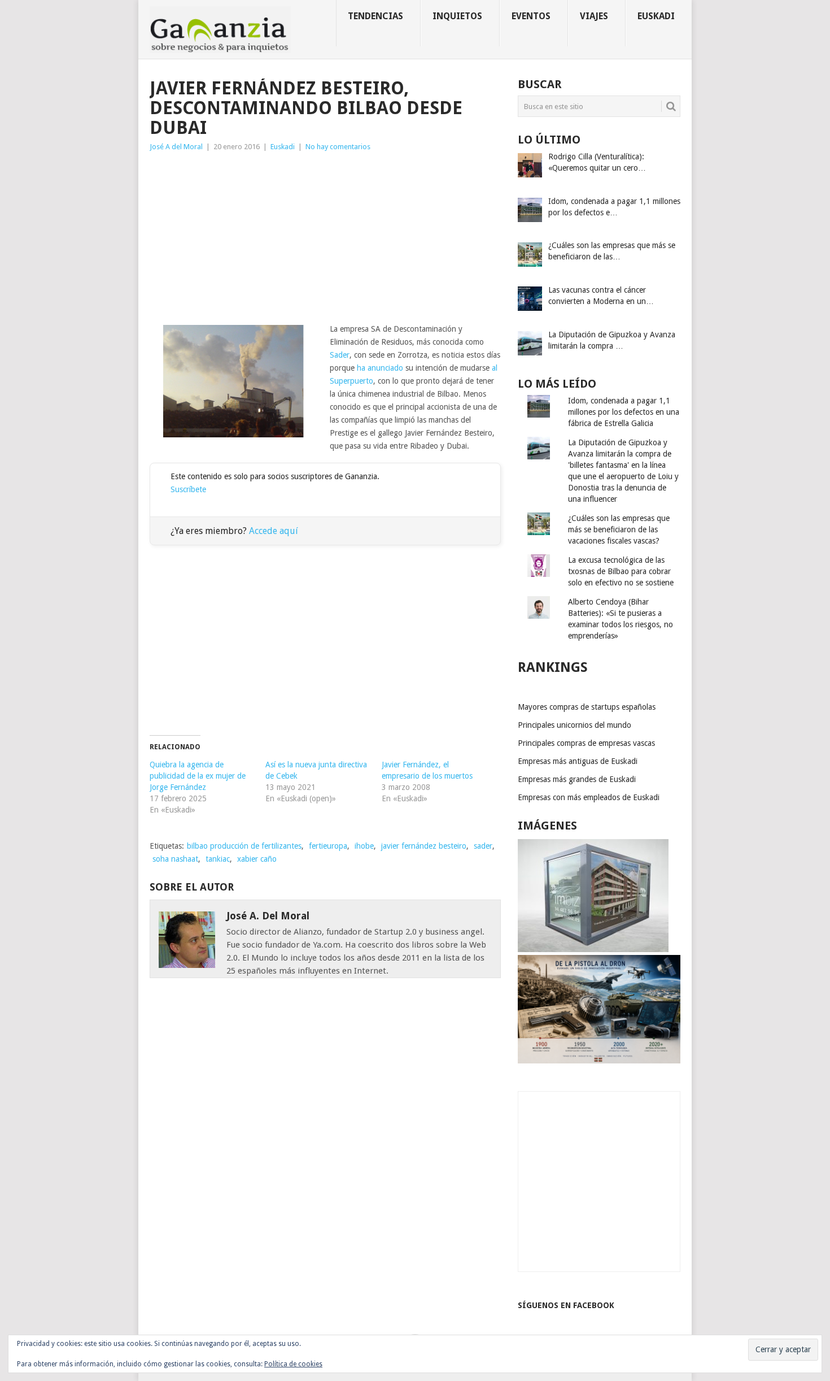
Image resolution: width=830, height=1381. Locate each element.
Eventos (531, 16)
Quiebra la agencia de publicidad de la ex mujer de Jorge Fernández (198, 776)
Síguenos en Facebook (566, 1305)
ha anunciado (380, 367)
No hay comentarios (337, 146)
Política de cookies (293, 1364)
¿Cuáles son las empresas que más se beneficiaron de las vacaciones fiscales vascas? (619, 529)
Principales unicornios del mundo (574, 724)
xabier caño (257, 858)
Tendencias (375, 16)
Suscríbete (188, 489)
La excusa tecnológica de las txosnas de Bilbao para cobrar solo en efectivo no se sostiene (621, 571)
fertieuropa (328, 845)
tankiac (218, 858)
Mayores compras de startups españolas (587, 706)
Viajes (594, 16)
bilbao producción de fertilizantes (244, 845)
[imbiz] (593, 949)
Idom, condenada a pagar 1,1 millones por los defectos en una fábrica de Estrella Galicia (623, 412)
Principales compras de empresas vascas (586, 743)
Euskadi (656, 16)
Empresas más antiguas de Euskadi (577, 761)
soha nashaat (175, 858)
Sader (340, 354)
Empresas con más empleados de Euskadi (588, 797)
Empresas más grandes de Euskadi (577, 779)
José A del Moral (176, 146)
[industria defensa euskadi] (599, 1060)
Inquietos (457, 16)
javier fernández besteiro (423, 845)
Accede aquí (273, 531)
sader (483, 845)
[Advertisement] (325, 238)
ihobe (364, 845)
